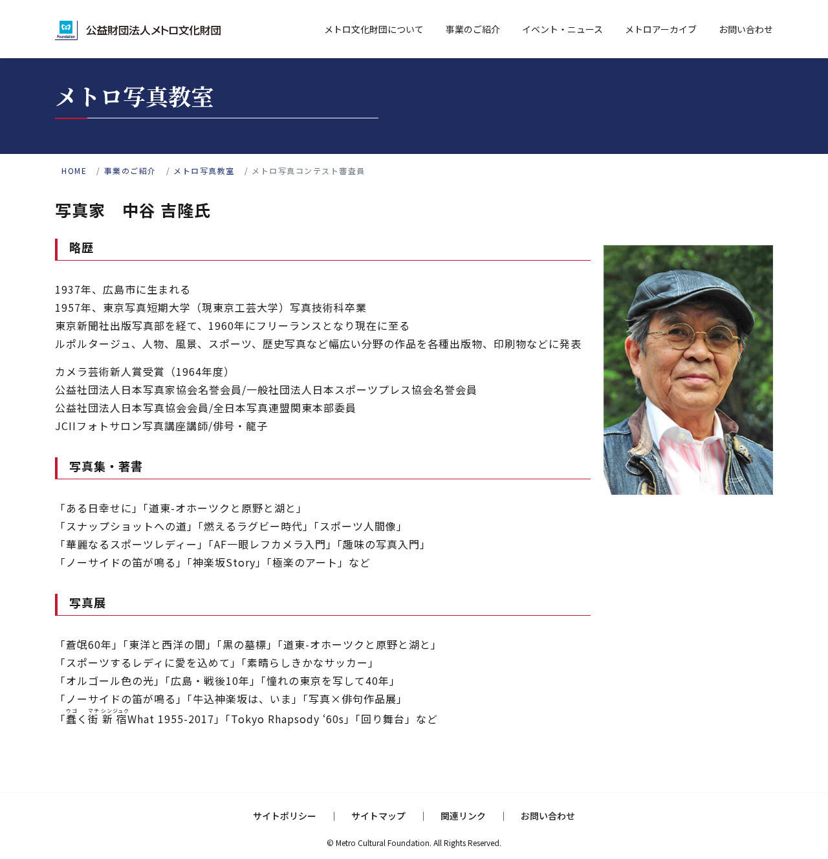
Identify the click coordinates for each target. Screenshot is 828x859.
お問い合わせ (746, 29)
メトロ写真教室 (204, 170)
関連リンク (463, 815)
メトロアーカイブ (661, 29)
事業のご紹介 (473, 29)
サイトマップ (378, 815)
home (74, 170)
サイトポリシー (284, 815)
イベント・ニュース (562, 29)
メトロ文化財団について (374, 29)
